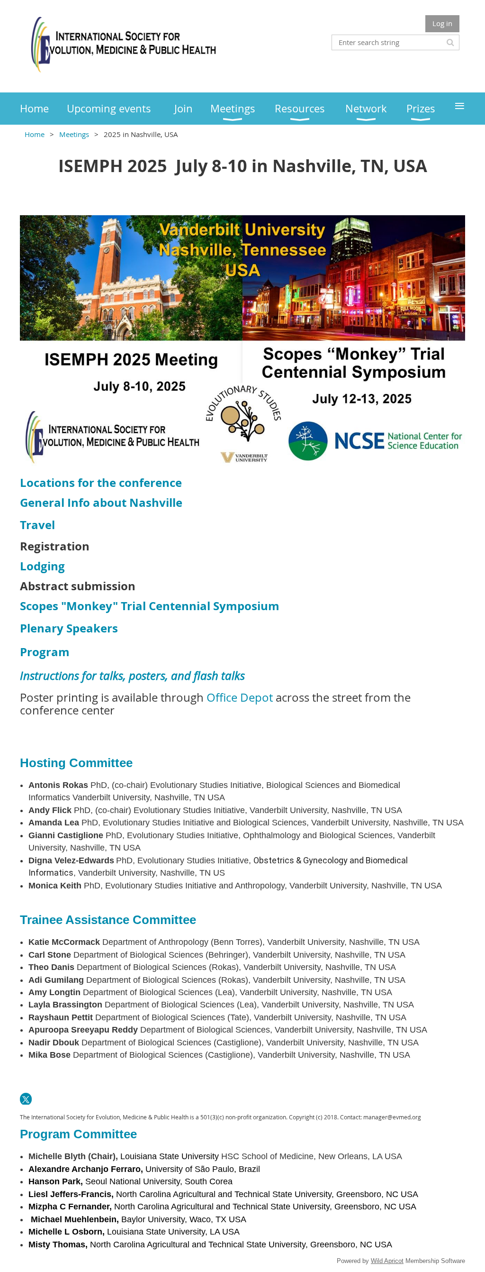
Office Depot (240, 697)
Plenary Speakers (69, 628)
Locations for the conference (101, 483)
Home (35, 134)
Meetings (74, 134)
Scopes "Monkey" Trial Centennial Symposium (149, 606)
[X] (26, 1099)
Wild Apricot (387, 1260)
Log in (442, 23)
